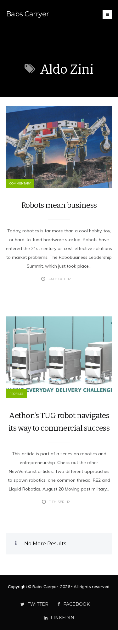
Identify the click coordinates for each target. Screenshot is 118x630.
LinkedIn (62, 618)
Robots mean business (59, 205)
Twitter (38, 604)
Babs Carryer (27, 14)
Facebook (76, 604)
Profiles (16, 393)
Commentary (20, 183)
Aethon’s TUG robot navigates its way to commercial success (59, 422)
